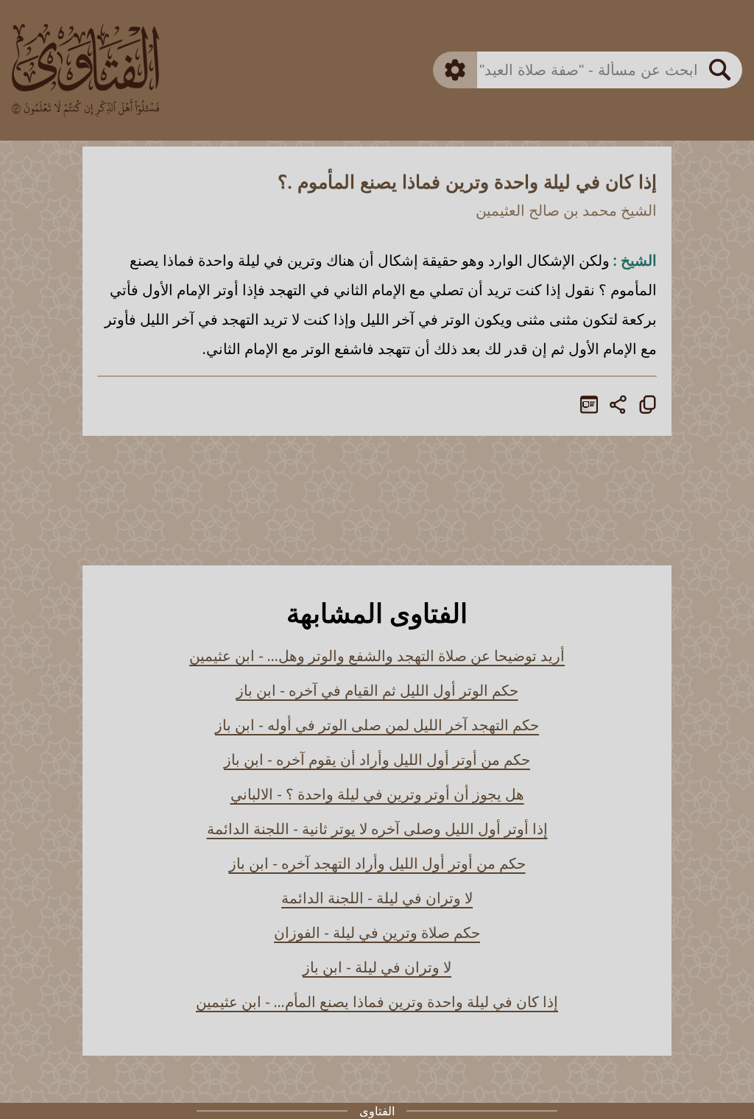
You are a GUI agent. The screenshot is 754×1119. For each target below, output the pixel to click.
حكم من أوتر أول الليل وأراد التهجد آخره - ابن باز (377, 863)
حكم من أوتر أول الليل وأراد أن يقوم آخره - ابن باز (377, 759)
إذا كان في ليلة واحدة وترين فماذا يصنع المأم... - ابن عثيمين (377, 1002)
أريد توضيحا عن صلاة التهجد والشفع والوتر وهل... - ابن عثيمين (377, 656)
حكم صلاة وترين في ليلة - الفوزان (377, 932)
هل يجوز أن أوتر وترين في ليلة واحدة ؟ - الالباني (377, 794)
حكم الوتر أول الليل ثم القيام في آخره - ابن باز (377, 690)
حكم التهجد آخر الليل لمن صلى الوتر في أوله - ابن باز (377, 725)
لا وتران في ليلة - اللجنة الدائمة (377, 898)
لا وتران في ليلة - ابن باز (377, 967)
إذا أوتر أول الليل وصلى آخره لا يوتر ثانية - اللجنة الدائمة (377, 829)
